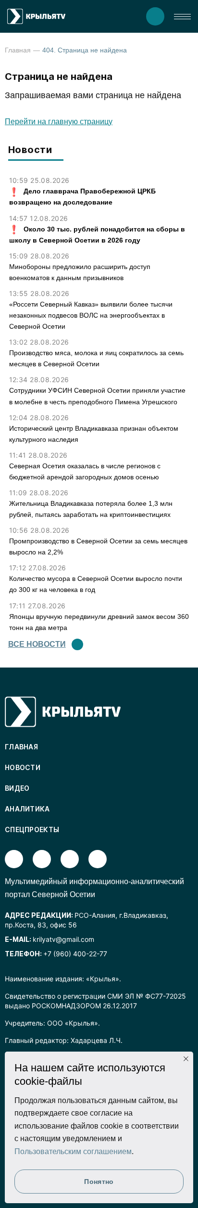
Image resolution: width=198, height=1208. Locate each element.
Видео (17, 788)
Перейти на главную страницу (58, 121)
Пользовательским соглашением (73, 1151)
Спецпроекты (32, 829)
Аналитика (27, 809)
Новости (22, 767)
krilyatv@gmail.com (63, 939)
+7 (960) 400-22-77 (75, 954)
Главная (18, 50)
